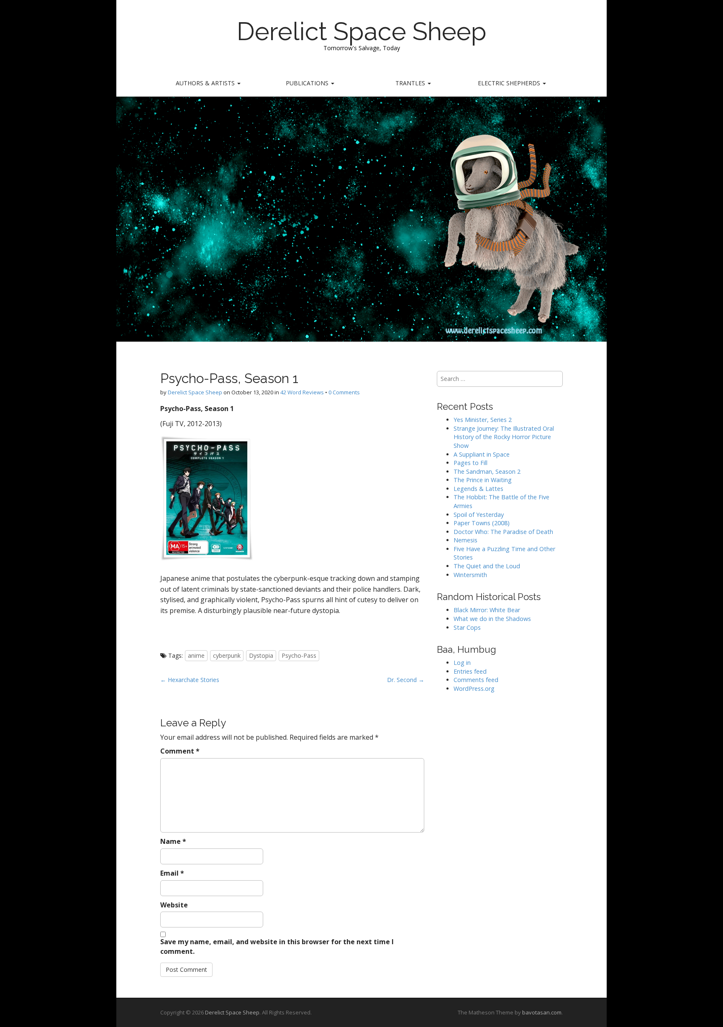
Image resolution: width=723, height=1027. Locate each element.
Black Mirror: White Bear (487, 610)
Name (173, 841)
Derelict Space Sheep (362, 31)
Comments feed (476, 680)
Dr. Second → (405, 680)
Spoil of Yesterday (479, 515)
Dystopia (261, 655)
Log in (462, 663)
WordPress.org (474, 688)
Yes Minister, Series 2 (483, 420)
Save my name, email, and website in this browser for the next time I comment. (277, 946)
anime (196, 655)
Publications (308, 83)
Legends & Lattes (478, 489)
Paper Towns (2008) (482, 523)
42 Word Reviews (302, 392)
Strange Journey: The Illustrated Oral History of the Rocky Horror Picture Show (504, 437)
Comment (180, 751)
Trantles (411, 83)
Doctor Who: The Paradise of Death (503, 532)
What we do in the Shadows (492, 619)
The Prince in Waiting (483, 480)
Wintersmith (470, 575)
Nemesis (465, 540)
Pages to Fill (470, 463)
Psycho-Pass (299, 655)
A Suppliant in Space (482, 454)
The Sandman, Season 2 (487, 471)
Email (172, 873)
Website (174, 904)
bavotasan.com (541, 1012)
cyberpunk (227, 655)
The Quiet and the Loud (487, 566)
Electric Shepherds (510, 83)
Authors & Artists (206, 83)
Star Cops (467, 627)
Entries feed (470, 671)
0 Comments (344, 392)
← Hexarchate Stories (189, 680)
